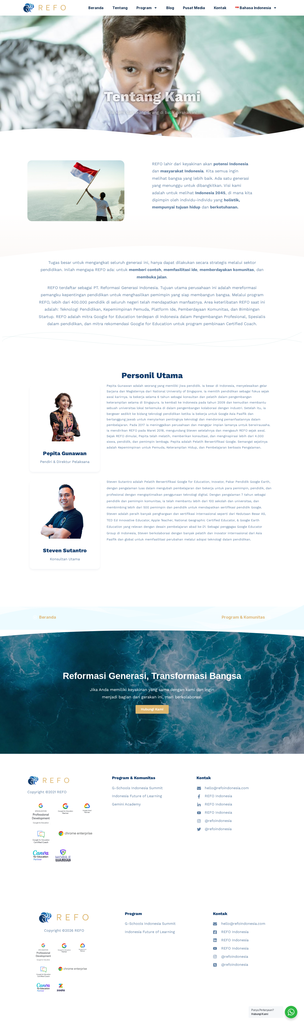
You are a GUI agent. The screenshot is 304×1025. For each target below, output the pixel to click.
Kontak (220, 8)
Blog (170, 8)
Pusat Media (194, 8)
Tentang (120, 8)
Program (144, 8)
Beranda (95, 8)
